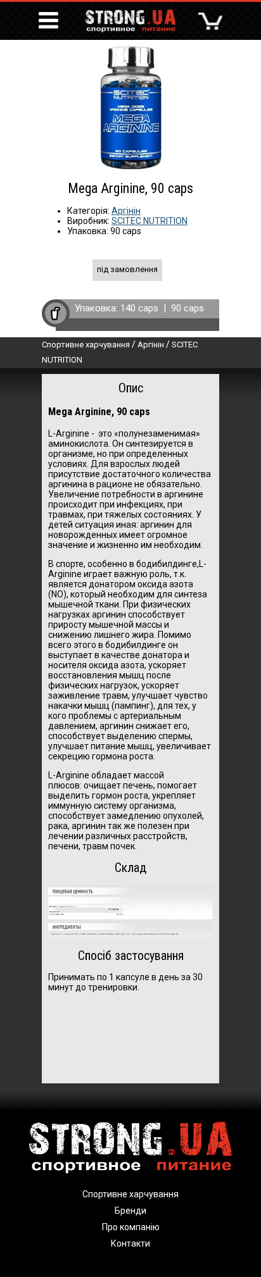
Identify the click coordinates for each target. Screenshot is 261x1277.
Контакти (130, 1243)
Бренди (130, 1210)
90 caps (187, 308)
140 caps (139, 308)
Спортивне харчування (86, 344)
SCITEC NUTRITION (149, 221)
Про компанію (131, 1227)
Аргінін (126, 211)
